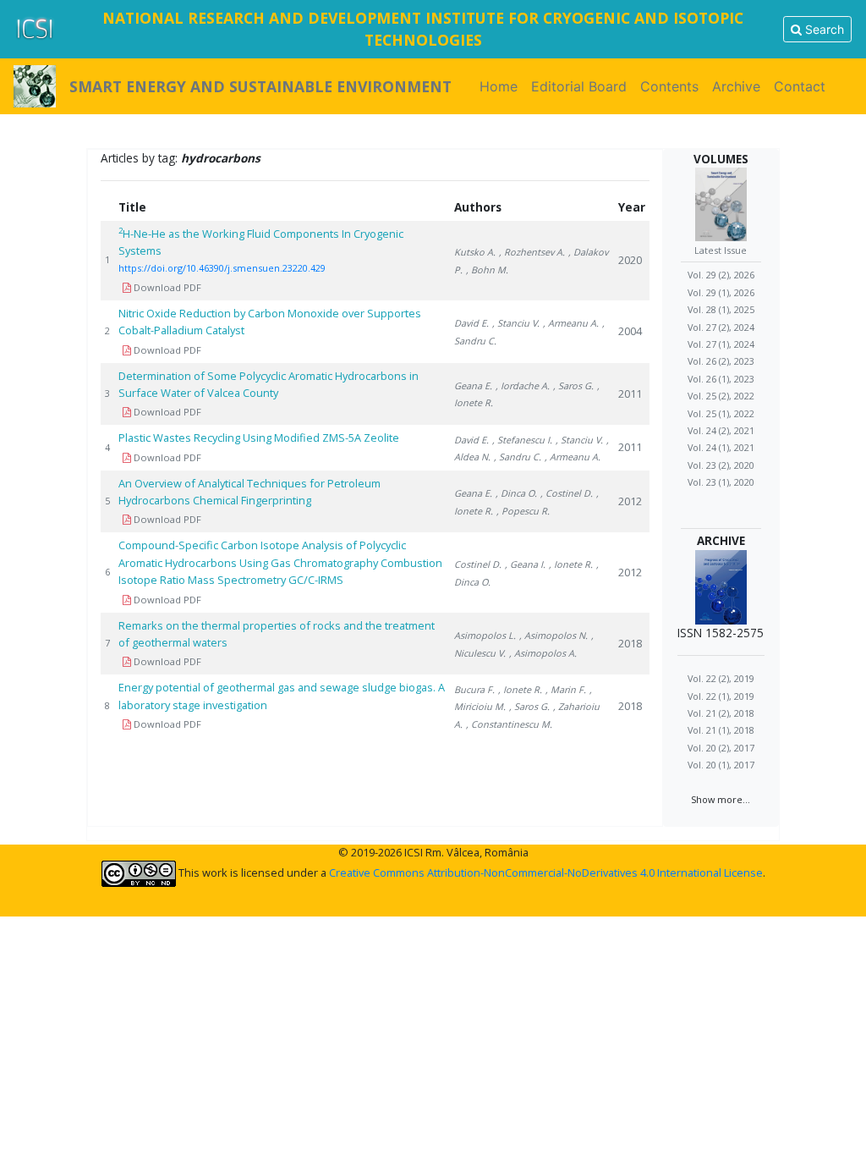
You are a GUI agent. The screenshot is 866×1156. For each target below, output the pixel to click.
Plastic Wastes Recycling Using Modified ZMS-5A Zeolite (258, 437)
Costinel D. (478, 564)
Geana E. (473, 385)
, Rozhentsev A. (532, 251)
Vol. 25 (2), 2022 (721, 395)
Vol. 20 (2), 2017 (721, 747)
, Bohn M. (487, 269)
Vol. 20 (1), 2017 (721, 764)
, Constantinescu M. (509, 724)
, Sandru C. (517, 456)
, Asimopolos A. (543, 653)
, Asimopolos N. (553, 635)
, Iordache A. (523, 385)
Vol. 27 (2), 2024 (721, 327)
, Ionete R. (571, 564)
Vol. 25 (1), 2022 (721, 413)
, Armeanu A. (571, 323)
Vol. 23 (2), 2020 (721, 465)
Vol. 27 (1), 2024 (721, 344)
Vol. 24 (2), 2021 (721, 430)
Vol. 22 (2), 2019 (721, 678)
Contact (799, 86)
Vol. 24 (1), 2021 (721, 447)
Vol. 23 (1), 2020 (721, 482)
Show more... (720, 799)
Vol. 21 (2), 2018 (721, 713)
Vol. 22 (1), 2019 (721, 696)
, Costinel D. (566, 493)
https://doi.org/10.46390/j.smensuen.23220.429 (222, 267)
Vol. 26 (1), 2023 (721, 378)
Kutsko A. (475, 251)
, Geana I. (525, 564)
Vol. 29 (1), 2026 (721, 292)
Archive (736, 86)
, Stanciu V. (516, 323)
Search (823, 29)
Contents (669, 86)
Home (502, 86)
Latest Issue (720, 250)
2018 (630, 643)
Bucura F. (474, 689)
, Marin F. (565, 689)
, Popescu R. (523, 510)
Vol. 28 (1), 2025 (721, 309)
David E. (471, 323)
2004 (630, 331)
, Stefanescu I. (522, 439)
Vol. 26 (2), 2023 (721, 361)
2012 (630, 501)
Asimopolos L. (485, 635)
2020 (630, 259)
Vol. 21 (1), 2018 (721, 730)
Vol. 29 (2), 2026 (721, 274)
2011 (630, 393)
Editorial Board (579, 86)
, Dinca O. (516, 493)
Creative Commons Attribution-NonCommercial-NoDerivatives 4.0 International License (546, 872)
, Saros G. (573, 385)
